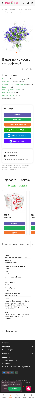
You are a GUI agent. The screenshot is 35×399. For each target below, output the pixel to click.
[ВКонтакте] (4, 372)
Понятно (14, 388)
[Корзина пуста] (32, 3)
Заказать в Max (19, 141)
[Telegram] (12, 372)
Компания (6, 346)
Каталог (5, 343)
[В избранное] (22, 69)
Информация (7, 350)
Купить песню (17, 119)
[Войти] (28, 3)
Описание (24, 244)
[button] (16, 52)
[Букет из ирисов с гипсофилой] (17, 36)
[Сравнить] (27, 69)
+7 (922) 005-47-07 (9, 360)
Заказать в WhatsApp (19, 130)
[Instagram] (8, 372)
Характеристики (9, 244)
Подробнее (14, 233)
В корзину (17, 115)
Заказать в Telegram (19, 135)
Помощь (5, 353)
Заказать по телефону (17, 124)
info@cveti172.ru (8, 363)
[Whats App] (16, 372)
